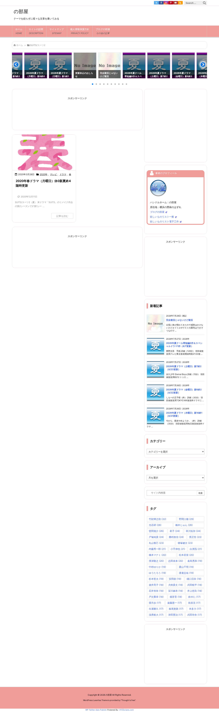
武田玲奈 (194, 614)
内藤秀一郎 (157, 548)
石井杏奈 (156, 590)
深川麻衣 (175, 590)
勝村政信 (176, 536)
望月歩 (155, 602)
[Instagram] (166, 2)
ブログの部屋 (157, 211)
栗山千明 (186, 566)
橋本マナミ (157, 554)
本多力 (195, 608)
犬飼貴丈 (175, 584)
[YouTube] (175, 2)
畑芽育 (176, 596)
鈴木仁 (194, 596)
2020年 (43, 174)
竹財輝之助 (157, 519)
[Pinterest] (170, 2)
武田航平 (194, 584)
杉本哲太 (156, 578)
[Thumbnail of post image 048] (44, 152)
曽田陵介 (156, 530)
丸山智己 (156, 542)
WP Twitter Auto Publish (96, 710)
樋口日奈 (194, 578)
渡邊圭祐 (186, 572)
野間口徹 (186, 519)
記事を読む (62, 215)
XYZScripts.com (126, 710)
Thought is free (128, 700)
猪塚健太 (185, 542)
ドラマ (63, 174)
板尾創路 (176, 608)
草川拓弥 (193, 530)
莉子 (175, 530)
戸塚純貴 (156, 536)
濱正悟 (195, 536)
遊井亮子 (156, 584)
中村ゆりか (157, 566)
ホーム (19, 45)
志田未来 (175, 560)
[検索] (204, 3)
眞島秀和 (195, 560)
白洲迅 (196, 548)
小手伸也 (178, 548)
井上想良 (194, 590)
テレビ (53, 174)
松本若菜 (186, 554)
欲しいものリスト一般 (162, 216)
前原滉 (194, 602)
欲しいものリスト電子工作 (164, 221)
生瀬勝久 (156, 608)
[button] (18, 66)
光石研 (155, 525)
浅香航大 (156, 614)
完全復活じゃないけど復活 (179, 320)
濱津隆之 (156, 560)
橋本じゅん (184, 525)
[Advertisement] (77, 111)
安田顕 (175, 578)
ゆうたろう (157, 572)
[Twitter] (156, 2)
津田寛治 (175, 614)
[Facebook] (161, 2)
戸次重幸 (156, 596)
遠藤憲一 (174, 602)
